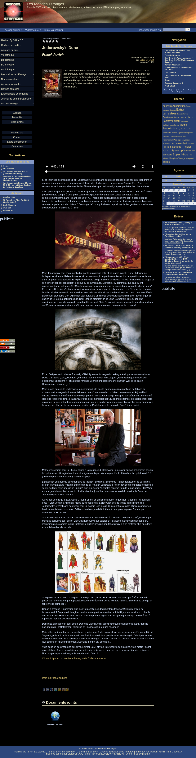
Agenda (17, 113)
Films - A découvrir (53, 30)
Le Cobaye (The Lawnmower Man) (178, 76)
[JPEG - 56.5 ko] (98, 268)
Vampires (173, 158)
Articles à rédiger (10, 103)
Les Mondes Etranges (45, 4)
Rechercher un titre (11, 45)
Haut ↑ (146, 753)
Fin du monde (180, 117)
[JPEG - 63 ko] (98, 465)
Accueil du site (12, 30)
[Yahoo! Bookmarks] (59, 690)
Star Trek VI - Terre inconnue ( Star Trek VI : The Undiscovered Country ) (179, 60)
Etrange (173, 110)
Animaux (167, 106)
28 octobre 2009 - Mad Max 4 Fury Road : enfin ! (178, 235)
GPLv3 (103, 751)
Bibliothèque (7, 60)
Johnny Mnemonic (173, 65)
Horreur (176, 121)
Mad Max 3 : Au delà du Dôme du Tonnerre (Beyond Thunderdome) (17, 178)
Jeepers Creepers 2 (174, 83)
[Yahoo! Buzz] (63, 690)
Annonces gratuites (11, 84)
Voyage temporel (186, 158)
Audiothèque (8, 69)
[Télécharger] (55, 722)
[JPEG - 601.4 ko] (98, 369)
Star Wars (167, 155)
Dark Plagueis (9, 205)
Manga (178, 129)
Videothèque (32, 30)
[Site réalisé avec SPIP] (7, 351)
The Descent (170, 73)
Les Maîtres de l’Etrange (13, 74)
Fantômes (168, 117)
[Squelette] (7, 347)
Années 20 (8, 211)
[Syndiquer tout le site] (7, 343)
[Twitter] (55, 690)
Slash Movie (167, 151)
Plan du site (17, 132)
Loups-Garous (174, 125)
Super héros (180, 154)
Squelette (113, 751)
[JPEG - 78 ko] (98, 592)
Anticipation (178, 106)
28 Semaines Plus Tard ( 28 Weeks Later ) (16, 201)
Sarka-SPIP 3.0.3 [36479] (62, 751)
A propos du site (9, 50)
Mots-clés (17, 117)
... (186, 92)
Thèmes (179, 98)
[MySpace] (51, 690)
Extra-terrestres (174, 111)
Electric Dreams (172, 55)
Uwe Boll (7, 208)
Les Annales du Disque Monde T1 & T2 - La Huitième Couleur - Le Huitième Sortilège (17, 185)
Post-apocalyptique (181, 140)
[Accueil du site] (13, 11)
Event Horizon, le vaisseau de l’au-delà (179, 69)
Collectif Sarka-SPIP (87, 751)
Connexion (17, 146)
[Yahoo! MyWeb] (67, 690)
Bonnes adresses (10, 89)
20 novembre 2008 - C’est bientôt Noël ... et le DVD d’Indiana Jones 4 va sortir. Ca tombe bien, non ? (179, 260)
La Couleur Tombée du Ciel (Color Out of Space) (15, 173)
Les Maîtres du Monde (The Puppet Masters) (177, 51)
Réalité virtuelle (187, 143)
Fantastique (182, 114)
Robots (166, 147)
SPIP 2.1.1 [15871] (37, 751)
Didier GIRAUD (147, 60)
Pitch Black (170, 86)
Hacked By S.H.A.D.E (12, 40)
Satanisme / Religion (181, 146)
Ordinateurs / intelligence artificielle (174, 136)
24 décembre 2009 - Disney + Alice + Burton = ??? (178, 224)
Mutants (174, 133)
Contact (17, 137)
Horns (6, 166)
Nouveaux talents (10, 79)
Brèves (179, 216)
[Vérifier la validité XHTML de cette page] (7, 340)
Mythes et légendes (186, 133)
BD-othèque (7, 64)
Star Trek (191, 151)
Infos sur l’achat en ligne (54, 678)
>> (191, 176)
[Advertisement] (15, 278)
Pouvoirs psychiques (172, 143)
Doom (167, 80)
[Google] (47, 690)
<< (166, 176)
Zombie (167, 162)
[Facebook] (44, 690)
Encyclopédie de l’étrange (14, 93)
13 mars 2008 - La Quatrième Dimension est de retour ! (178, 273)
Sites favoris (17, 122)
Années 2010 (9, 197)
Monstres (167, 132)
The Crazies (8, 169)
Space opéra (179, 150)
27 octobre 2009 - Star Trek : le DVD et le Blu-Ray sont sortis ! (179, 247)
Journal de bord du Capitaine (16, 98)
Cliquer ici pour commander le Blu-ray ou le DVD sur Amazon (74, 658)
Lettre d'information (17, 141)
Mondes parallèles (187, 129)
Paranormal (168, 140)
